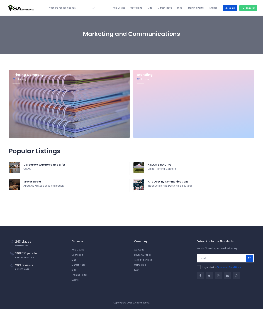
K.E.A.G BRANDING (159, 164)
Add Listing (119, 7)
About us (139, 249)
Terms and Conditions (229, 267)
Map (150, 7)
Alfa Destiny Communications (168, 181)
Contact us (140, 265)
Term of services (143, 260)
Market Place (165, 7)
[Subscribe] (249, 258)
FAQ (136, 270)
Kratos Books (32, 181)
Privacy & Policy (142, 255)
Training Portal (196, 7)
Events (213, 7)
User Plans (136, 7)
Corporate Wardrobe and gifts (44, 164)
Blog (179, 7)
